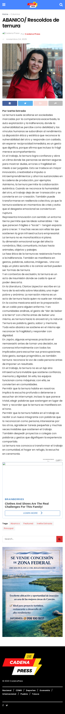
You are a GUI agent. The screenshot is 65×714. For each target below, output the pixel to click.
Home (5, 14)
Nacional (7, 690)
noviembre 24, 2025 (16, 39)
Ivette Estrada (44, 523)
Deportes (30, 690)
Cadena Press (32, 33)
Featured (28, 523)
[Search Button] (59, 539)
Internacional (9, 694)
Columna (15, 14)
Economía (45, 690)
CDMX (19, 690)
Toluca (35, 694)
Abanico (15, 523)
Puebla (24, 694)
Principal (9, 528)
